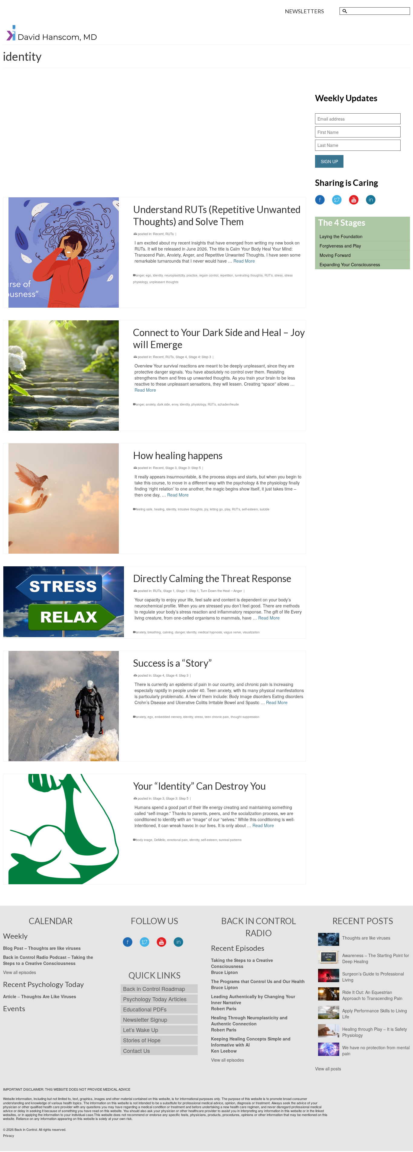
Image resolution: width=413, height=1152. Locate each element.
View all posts (328, 1069)
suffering (249, 149)
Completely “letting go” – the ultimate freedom (186, 107)
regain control (208, 275)
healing (159, 509)
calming (168, 632)
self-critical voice (230, 149)
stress (279, 275)
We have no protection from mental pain (376, 1050)
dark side (163, 404)
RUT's (213, 149)
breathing (154, 632)
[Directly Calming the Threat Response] (63, 602)
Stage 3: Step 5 (267, 107)
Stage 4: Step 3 (200, 356)
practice (192, 275)
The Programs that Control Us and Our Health (258, 981)
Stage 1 (168, 590)
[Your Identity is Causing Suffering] (63, 138)
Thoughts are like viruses (366, 938)
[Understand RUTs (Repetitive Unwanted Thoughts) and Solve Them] (63, 252)
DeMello (159, 840)
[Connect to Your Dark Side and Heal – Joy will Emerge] (63, 375)
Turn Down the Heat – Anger (221, 590)
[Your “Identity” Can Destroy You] (63, 829)
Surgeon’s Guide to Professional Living (373, 977)
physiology (198, 404)
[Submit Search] (344, 11)
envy (175, 404)
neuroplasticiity (174, 275)
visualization (251, 632)
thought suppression (245, 717)
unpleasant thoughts (163, 282)
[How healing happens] (63, 498)
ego (138, 149)
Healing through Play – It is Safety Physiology (374, 1032)
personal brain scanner (191, 149)
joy (206, 509)
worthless (153, 156)
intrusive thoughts (190, 509)
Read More (218, 135)
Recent (226, 107)
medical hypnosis (210, 632)
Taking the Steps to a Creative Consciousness (48, 960)
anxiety (150, 404)
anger (140, 275)
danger (180, 632)
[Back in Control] (52, 34)
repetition (226, 275)
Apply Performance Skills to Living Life (374, 1014)
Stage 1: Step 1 (187, 590)
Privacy (8, 1135)
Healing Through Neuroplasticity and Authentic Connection (249, 1020)
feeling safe (144, 509)
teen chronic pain (217, 717)
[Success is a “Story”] (63, 706)
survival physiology (269, 149)
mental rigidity (164, 149)
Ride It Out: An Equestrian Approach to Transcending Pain (372, 995)
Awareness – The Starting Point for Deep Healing (375, 958)
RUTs (237, 107)
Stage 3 (249, 107)
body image (144, 840)
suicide (264, 509)
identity (148, 149)
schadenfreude (228, 404)
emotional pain (177, 840)
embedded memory (168, 717)
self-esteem (250, 509)
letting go (216, 509)
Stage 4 (181, 356)
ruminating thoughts (249, 275)
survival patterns (230, 840)
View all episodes (19, 972)
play (227, 509)
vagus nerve (232, 632)
